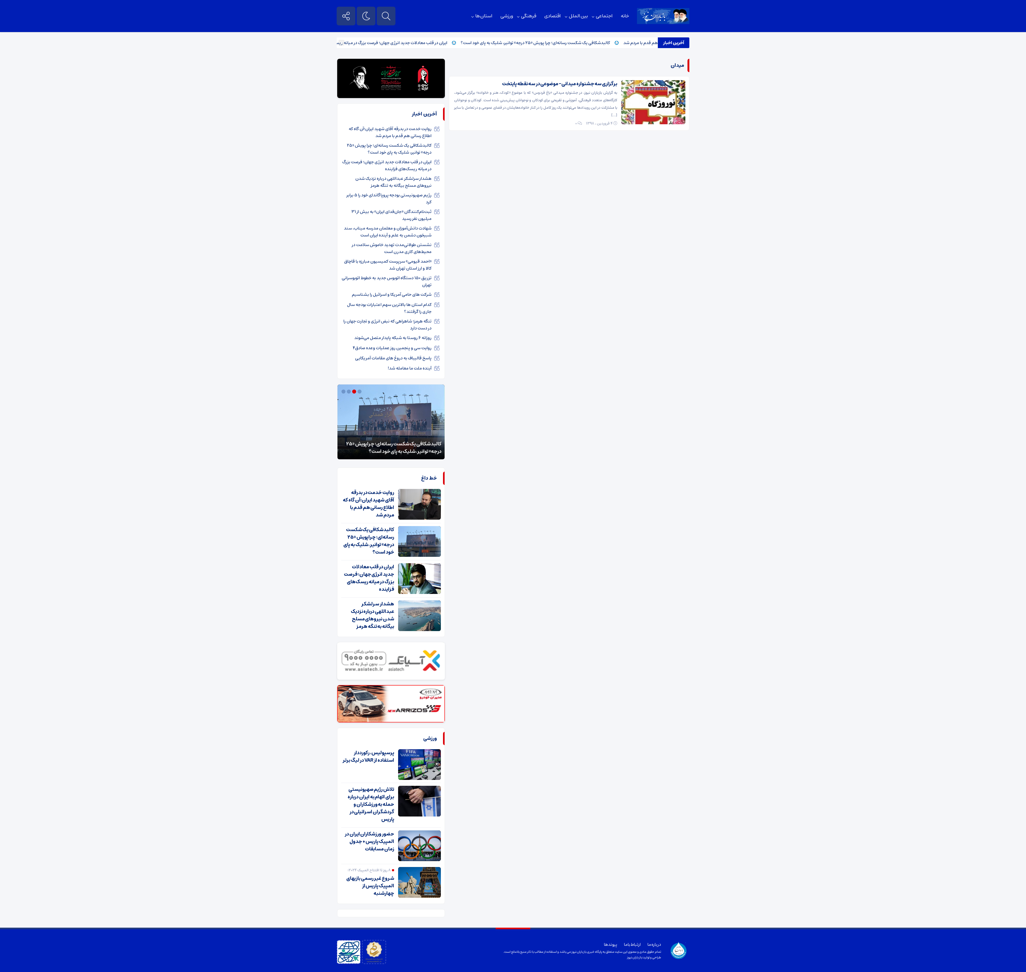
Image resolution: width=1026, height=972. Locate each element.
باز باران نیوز (634, 957)
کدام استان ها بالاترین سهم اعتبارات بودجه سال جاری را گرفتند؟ (389, 308)
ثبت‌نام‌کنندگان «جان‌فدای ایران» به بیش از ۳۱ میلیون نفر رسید (391, 215)
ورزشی (506, 16)
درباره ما (654, 944)
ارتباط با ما (632, 944)
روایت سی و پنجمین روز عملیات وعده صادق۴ (392, 348)
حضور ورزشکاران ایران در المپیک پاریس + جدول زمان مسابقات (369, 841)
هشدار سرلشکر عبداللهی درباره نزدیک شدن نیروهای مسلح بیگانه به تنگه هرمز (393, 182)
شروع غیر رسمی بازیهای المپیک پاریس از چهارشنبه (370, 886)
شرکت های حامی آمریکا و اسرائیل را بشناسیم (392, 294)
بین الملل (578, 16)
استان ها (484, 16)
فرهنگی (528, 16)
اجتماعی (604, 16)
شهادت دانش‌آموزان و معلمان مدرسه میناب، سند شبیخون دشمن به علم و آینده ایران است (388, 231)
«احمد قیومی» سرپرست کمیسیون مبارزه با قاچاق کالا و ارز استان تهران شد (388, 265)
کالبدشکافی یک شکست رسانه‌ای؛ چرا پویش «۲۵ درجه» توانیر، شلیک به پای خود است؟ (565, 42)
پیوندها (610, 944)
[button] (360, 392)
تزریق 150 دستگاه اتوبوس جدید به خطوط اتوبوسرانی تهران (387, 281)
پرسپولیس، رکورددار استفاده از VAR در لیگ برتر (368, 756)
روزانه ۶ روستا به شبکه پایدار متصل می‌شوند (393, 337)
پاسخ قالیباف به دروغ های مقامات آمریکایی (393, 358)
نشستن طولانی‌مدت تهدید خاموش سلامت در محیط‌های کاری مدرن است (392, 248)
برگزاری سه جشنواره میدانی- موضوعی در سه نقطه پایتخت (559, 84)
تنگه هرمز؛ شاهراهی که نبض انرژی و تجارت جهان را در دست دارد (387, 324)
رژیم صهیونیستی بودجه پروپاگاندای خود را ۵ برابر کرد (389, 198)
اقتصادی (552, 16)
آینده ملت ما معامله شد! (410, 368)
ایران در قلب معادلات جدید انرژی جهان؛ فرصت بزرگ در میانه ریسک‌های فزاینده (409, 42)
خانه (625, 16)
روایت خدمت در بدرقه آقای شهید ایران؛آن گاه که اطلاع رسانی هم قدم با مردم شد (390, 132)
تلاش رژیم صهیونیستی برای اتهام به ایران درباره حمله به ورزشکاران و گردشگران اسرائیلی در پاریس (371, 804)
